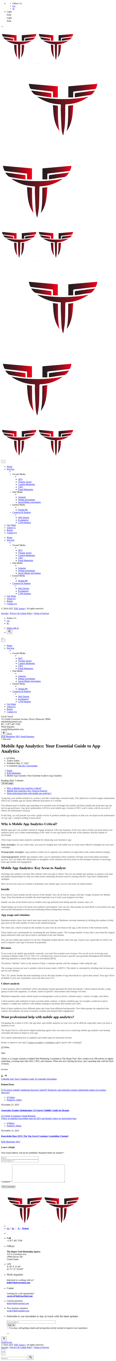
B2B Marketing (8, 736)
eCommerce (16, 1116)
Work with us (13, 628)
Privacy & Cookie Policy (21, 613)
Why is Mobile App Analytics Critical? (24, 788)
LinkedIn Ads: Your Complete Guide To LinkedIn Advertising (29, 1079)
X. (19, 1228)
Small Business (27, 736)
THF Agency (19, 608)
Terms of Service (41, 613)
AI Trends (5, 1116)
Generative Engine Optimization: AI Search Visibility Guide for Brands (35, 1110)
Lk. (14, 6)
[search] (31, 1357)
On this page (7, 783)
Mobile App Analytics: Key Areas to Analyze (27, 791)
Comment (6, 1181)
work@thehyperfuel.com (18, 1311)
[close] (3, 461)
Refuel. (25, 1228)
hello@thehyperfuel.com (18, 1282)
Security (4, 613)
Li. (8, 1228)
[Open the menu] (2, 26)
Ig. (13, 8)
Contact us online (35, 1042)
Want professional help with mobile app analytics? (29, 793)
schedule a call (52, 1042)
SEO (18, 736)
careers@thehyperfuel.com (20, 1296)
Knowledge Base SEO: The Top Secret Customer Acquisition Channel (34, 1136)
